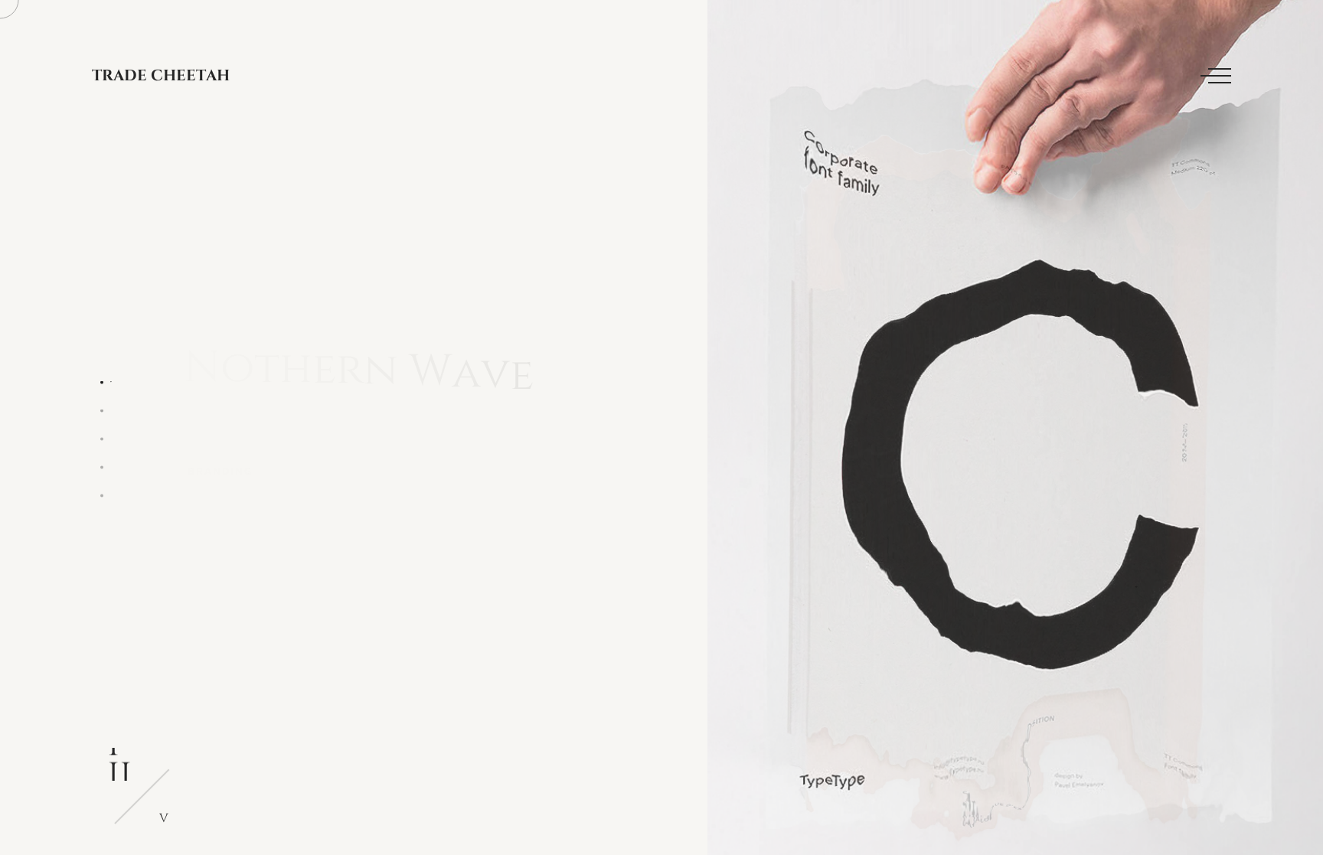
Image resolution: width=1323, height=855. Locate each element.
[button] (101, 382)
